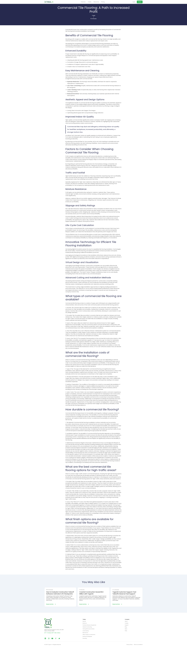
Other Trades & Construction (89, 634)
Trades (89, 2)
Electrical (85, 623)
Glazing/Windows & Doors (88, 628)
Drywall (84, 621)
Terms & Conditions (138, 644)
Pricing (103, 2)
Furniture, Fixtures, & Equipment (89, 625)
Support (126, 625)
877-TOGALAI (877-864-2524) (52, 633)
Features (83, 2)
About (126, 621)
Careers (126, 623)
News (126, 628)
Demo (139, 2)
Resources (96, 2)
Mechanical (85, 632)
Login (133, 2)
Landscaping (86, 630)
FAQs (126, 630)
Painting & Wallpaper (87, 636)
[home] (48, 2)
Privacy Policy (130, 644)
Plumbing (85, 638)
